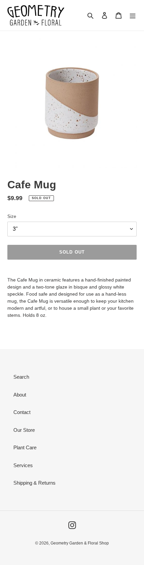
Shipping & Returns (34, 483)
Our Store (24, 430)
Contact (21, 412)
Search (21, 377)
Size (11, 216)
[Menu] (133, 15)
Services (23, 465)
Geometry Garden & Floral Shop (80, 543)
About (19, 395)
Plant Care (25, 447)
